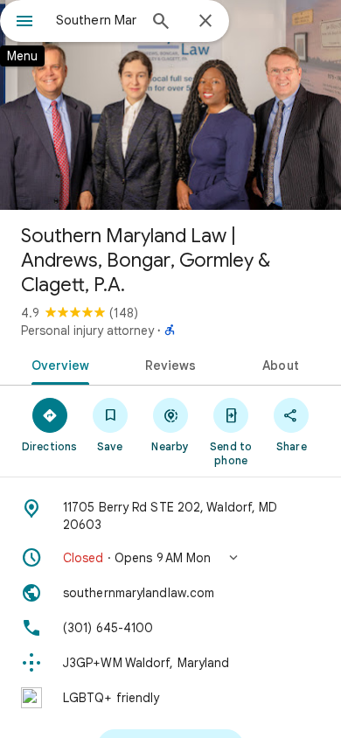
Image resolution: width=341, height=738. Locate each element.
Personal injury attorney (87, 330)
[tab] (57, 364)
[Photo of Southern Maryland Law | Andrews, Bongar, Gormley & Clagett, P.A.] (170, 105)
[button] (170, 557)
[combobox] (96, 20)
